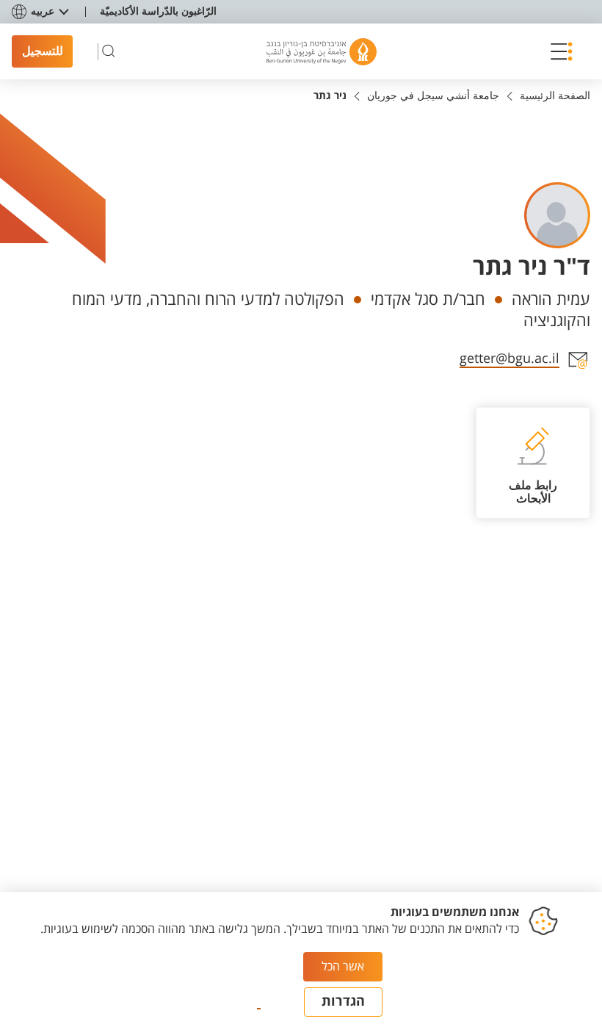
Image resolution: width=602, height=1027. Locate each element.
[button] (557, 51)
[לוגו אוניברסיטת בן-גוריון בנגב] (321, 51)
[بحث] (108, 51)
